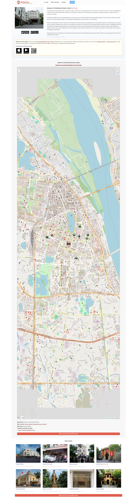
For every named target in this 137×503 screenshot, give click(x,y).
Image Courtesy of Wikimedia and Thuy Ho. (77, 466)
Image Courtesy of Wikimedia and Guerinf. (104, 491)
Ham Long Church (74, 464)
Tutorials (64, 2)
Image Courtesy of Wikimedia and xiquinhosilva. (24, 491)
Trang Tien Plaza (19, 464)
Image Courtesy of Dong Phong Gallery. (77, 491)
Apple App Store (101, 42)
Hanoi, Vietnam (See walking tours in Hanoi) (36, 424)
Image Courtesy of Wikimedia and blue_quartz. (24, 466)
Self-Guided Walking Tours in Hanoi (45, 42)
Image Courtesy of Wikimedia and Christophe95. (56, 37)
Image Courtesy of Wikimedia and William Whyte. (52, 491)
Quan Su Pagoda (100, 489)
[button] (68, 243)
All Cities (46, 2)
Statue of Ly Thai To (47, 489)
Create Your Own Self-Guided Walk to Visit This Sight (68, 65)
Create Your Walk (55, 2)
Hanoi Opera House (20, 489)
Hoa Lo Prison (99, 464)
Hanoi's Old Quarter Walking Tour (26, 430)
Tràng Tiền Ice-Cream (47, 464)
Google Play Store (111, 42)
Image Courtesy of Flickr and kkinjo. (102, 466)
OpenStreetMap (112, 418)
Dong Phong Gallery (74, 489)
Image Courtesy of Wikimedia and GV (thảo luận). (52, 466)
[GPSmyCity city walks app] (24, 2)
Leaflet (105, 418)
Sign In (72, 2)
